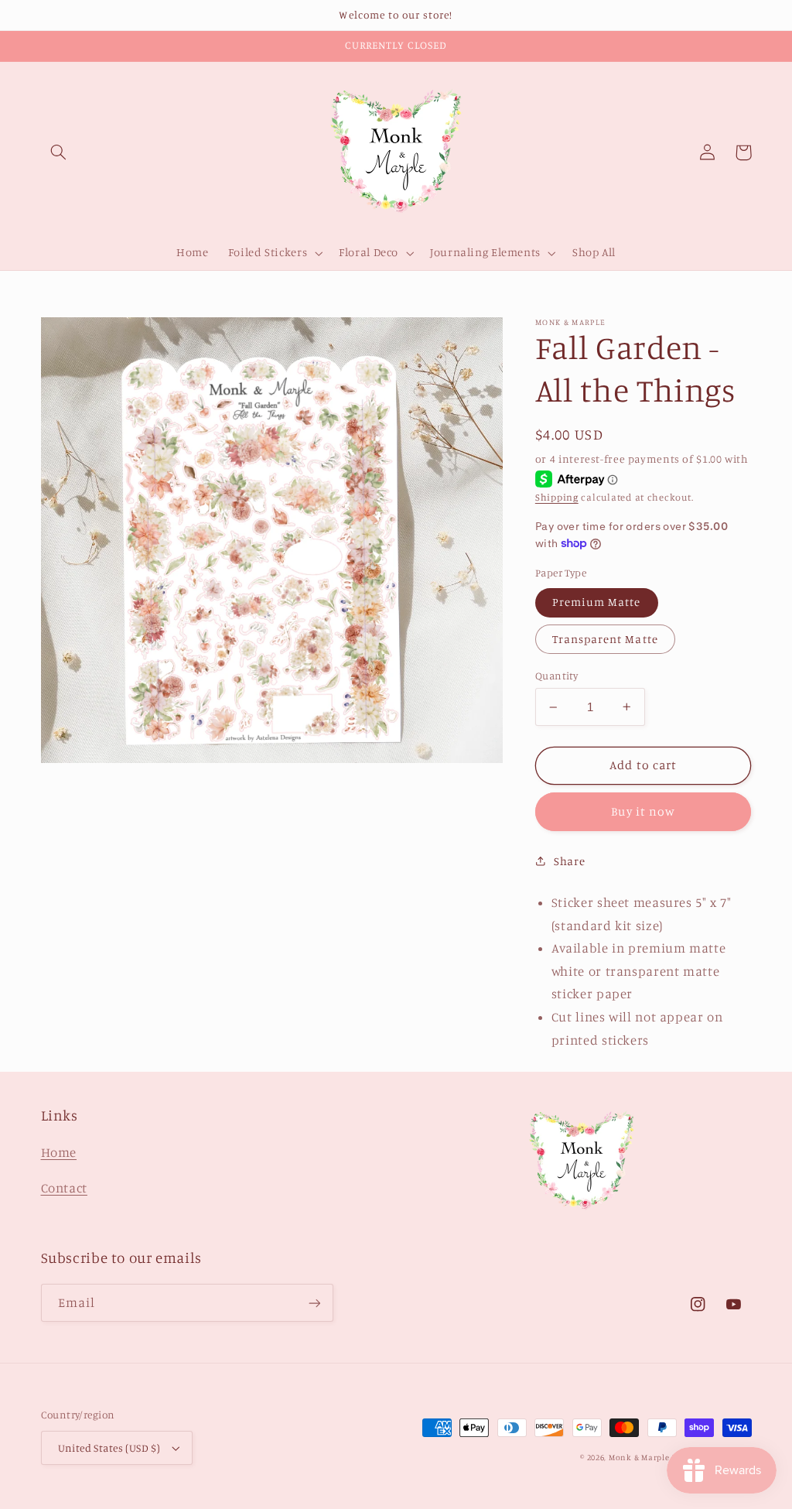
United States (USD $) (109, 1448)
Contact (64, 1188)
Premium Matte (596, 601)
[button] (59, 152)
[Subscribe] (314, 1303)
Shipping (557, 497)
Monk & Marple (639, 1457)
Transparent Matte (605, 638)
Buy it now (643, 811)
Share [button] (569, 860)
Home (59, 1152)
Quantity (556, 675)
